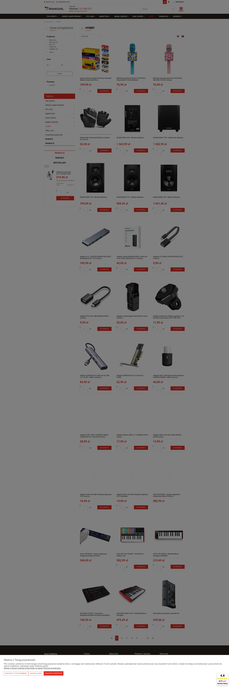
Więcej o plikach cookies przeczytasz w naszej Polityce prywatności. (32, 668)
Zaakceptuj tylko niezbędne (16, 673)
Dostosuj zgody (36, 673)
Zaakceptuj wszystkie (53, 673)
